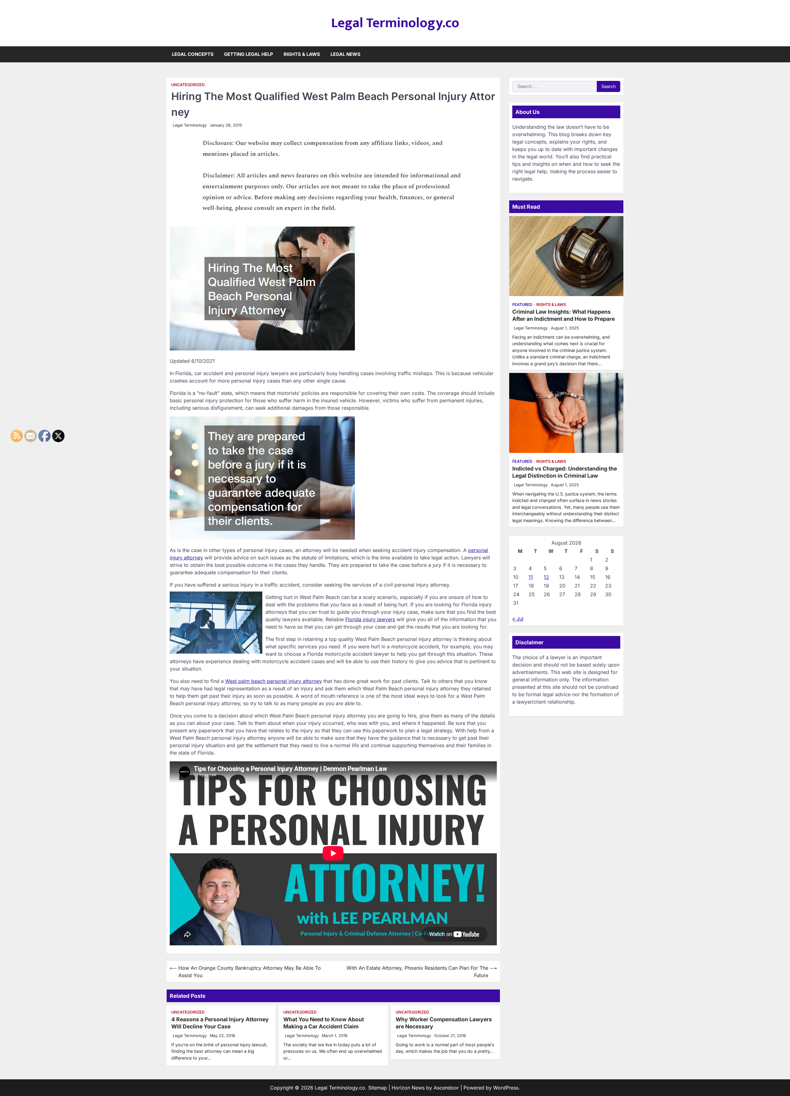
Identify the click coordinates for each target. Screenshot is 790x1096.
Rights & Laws (302, 54)
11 (531, 577)
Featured (522, 304)
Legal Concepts (193, 54)
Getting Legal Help (248, 54)
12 (546, 577)
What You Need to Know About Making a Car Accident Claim (323, 1023)
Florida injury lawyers (370, 619)
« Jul (517, 619)
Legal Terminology (190, 125)
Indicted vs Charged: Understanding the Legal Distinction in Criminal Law (564, 472)
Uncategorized (188, 84)
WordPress (505, 1088)
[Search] (618, 54)
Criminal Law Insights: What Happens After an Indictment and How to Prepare (563, 315)
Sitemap (377, 1088)
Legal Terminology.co (395, 23)
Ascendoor (446, 1088)
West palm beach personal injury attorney (273, 681)
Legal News (345, 54)
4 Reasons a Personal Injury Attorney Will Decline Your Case (220, 1023)
